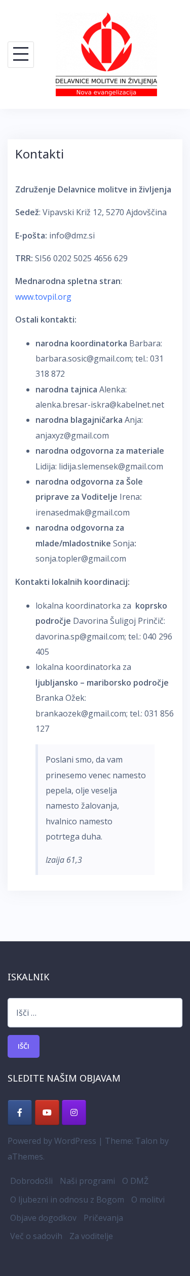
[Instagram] (74, 1112)
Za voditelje (91, 1236)
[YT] (47, 1112)
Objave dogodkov (43, 1217)
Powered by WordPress (52, 1140)
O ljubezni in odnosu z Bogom (67, 1199)
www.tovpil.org (43, 296)
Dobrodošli (31, 1180)
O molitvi (148, 1199)
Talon (146, 1140)
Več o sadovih (36, 1236)
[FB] (20, 1112)
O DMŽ (135, 1180)
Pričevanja (103, 1217)
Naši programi (87, 1180)
